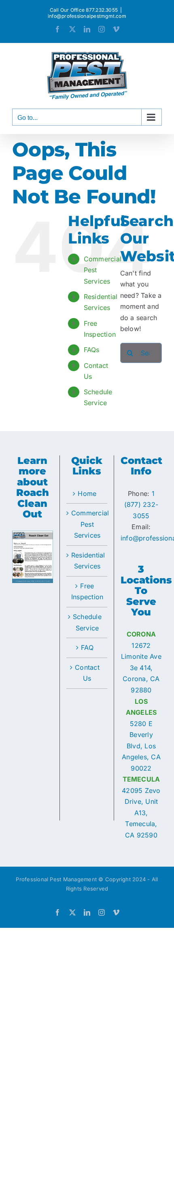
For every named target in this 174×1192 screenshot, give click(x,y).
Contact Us (87, 673)
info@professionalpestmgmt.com (87, 16)
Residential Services (87, 560)
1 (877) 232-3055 (141, 504)
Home (87, 493)
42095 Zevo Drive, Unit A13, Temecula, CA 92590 (141, 812)
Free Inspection (87, 591)
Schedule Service (87, 622)
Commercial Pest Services (87, 524)
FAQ (87, 647)
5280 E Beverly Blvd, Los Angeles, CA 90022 (141, 746)
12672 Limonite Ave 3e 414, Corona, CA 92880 (141, 667)
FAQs (92, 350)
